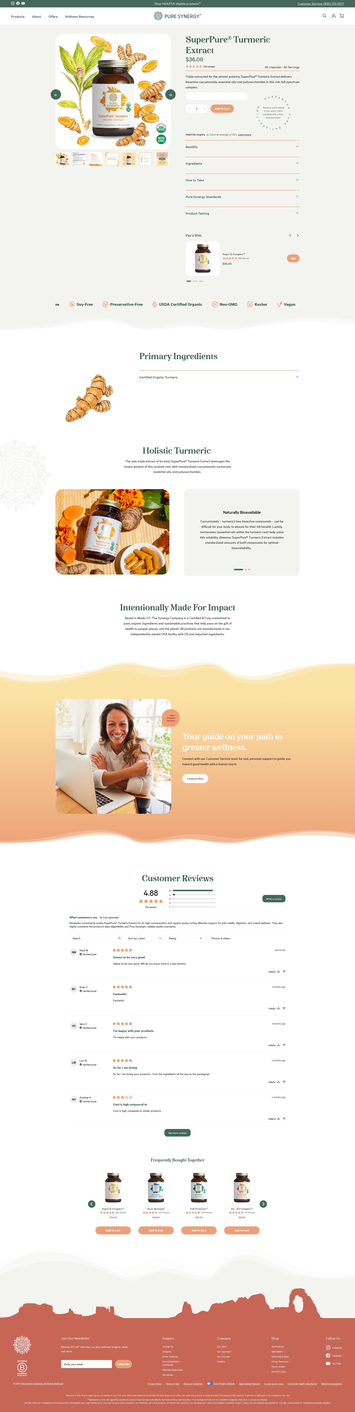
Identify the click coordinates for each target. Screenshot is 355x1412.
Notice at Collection (193, 1383)
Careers (221, 1361)
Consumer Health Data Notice (302, 1383)
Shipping (167, 1351)
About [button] (36, 16)
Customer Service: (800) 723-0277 (321, 3)
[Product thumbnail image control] (62, 159)
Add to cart (222, 108)
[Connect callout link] (113, 812)
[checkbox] (225, 938)
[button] (192, 890)
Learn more (244, 134)
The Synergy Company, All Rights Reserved (42, 1383)
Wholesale (168, 1374)
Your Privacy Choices (224, 1383)
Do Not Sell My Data (273, 1383)
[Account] (333, 16)
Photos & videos (221, 938)
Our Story (222, 1346)
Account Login (278, 1371)
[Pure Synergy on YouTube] (23, 3)
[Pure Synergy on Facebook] (18, 3)
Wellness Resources (79, 16)
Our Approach (224, 1351)
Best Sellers (277, 1351)
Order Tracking (170, 1356)
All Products (277, 1346)
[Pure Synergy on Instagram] (12, 3)
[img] (109, 917)
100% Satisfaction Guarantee (177, 3)
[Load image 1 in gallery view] (113, 91)
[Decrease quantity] (189, 108)
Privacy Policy (155, 1383)
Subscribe (123, 1364)
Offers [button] (53, 16)
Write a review (274, 898)
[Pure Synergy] (177, 16)
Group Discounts (279, 1361)
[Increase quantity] (204, 108)
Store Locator (278, 1366)
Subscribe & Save (280, 1356)
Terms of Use (172, 1383)
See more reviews (177, 1132)
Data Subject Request (249, 1383)
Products (18, 16)
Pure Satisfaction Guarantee (171, 1363)
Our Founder (223, 1356)
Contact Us (168, 1346)
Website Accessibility (331, 1383)
